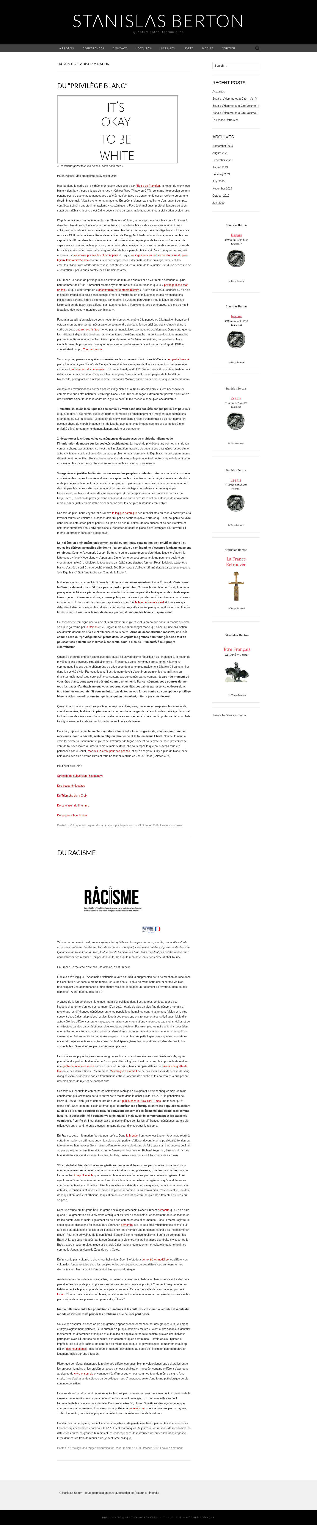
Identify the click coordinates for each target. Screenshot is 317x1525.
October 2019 (220, 195)
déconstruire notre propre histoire (118, 289)
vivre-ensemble (83, 1373)
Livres (189, 48)
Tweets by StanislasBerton (229, 715)
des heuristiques (76, 1348)
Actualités (218, 91)
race (118, 1448)
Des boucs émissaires (71, 785)
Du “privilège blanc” (92, 85)
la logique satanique (124, 513)
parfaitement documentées (87, 369)
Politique (75, 825)
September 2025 (222, 145)
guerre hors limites (87, 329)
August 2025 (220, 153)
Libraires (167, 48)
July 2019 (218, 202)
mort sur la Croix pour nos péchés (109, 751)
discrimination (104, 825)
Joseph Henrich (82, 1175)
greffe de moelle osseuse (79, 1066)
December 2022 (222, 160)
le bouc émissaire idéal (149, 602)
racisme (128, 1448)
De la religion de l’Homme (73, 805)
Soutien (228, 48)
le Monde (132, 1135)
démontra (164, 1210)
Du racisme (76, 852)
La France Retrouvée (225, 120)
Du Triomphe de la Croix (72, 795)
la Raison (92, 627)
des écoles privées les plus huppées (96, 255)
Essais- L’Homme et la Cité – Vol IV (234, 98)
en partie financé (178, 359)
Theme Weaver (203, 1517)
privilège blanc (124, 825)
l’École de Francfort (148, 185)
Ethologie (76, 1448)
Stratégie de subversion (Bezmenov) (80, 775)
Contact (120, 48)
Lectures (143, 48)
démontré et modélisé (155, 1259)
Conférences (93, 48)
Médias (207, 48)
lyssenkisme (136, 1408)
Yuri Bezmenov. (93, 349)
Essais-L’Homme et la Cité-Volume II (235, 112)
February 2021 (221, 174)
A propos (66, 48)
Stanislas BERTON (158, 20)
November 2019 (222, 188)
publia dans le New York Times (141, 1100)
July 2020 (218, 181)
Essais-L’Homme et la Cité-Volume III (235, 105)
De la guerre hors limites (72, 815)
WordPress (148, 1517)
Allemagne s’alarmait (124, 1071)
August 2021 (220, 167)
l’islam (61, 1294)
